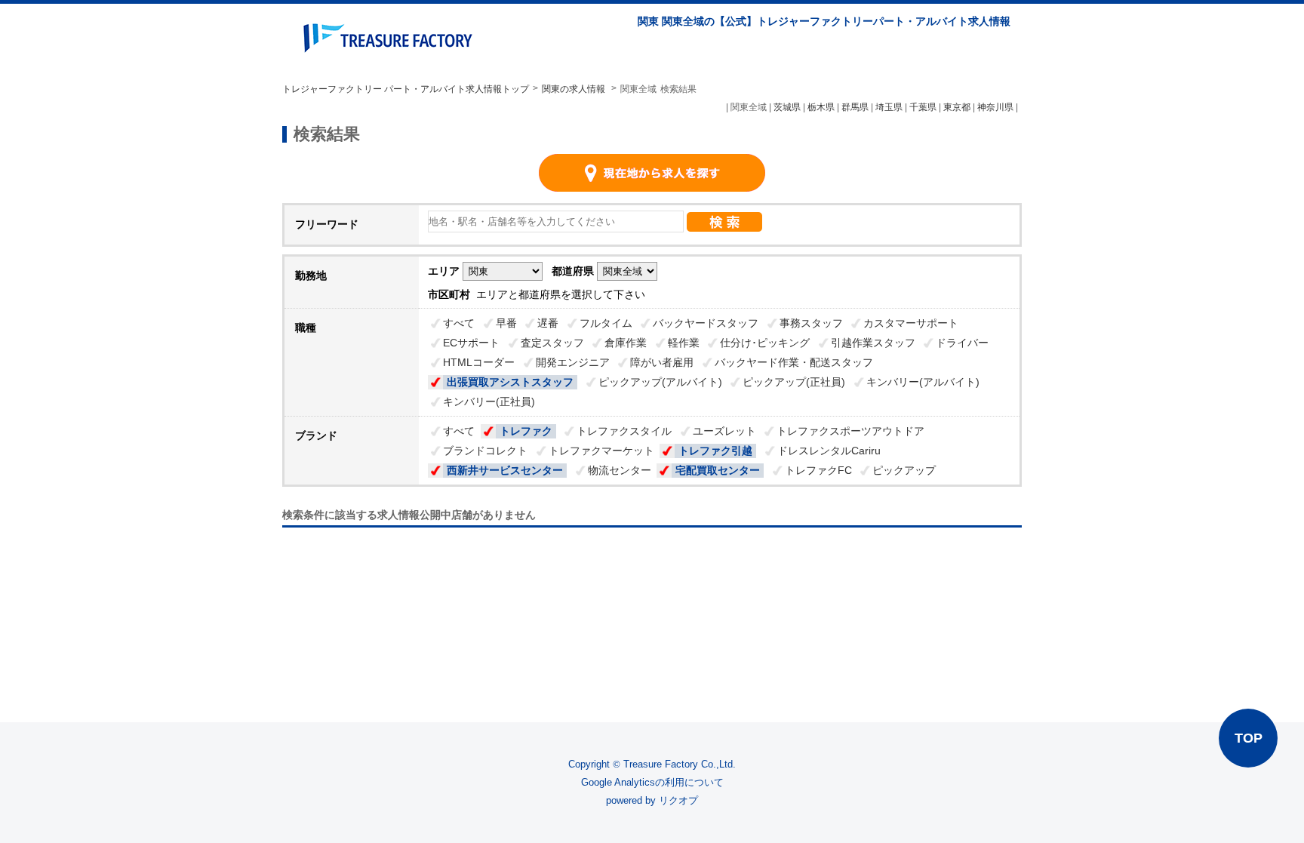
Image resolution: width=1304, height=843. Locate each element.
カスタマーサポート (910, 323)
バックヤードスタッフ (705, 323)
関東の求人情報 (574, 89)
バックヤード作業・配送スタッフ (794, 362)
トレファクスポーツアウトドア (850, 431)
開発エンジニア (573, 362)
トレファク (526, 431)
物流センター (619, 470)
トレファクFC (818, 470)
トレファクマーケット (601, 451)
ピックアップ (904, 470)
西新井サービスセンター (505, 470)
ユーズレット (724, 431)
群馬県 (855, 107)
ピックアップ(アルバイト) (660, 382)
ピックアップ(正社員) (794, 382)
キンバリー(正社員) (489, 401)
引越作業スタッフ (873, 343)
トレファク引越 (715, 451)
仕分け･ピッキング (765, 343)
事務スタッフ (811, 323)
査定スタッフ (552, 343)
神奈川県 (995, 107)
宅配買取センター (717, 470)
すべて (459, 323)
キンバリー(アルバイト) (923, 382)
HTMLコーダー (479, 362)
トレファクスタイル (624, 431)
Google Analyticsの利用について (652, 782)
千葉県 (922, 107)
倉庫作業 (625, 343)
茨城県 (787, 107)
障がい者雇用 (662, 362)
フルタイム (606, 323)
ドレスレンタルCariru (829, 451)
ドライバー (962, 343)
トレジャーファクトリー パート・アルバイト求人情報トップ (405, 89)
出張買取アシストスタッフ (510, 382)
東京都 (956, 107)
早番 (506, 323)
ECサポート (471, 343)
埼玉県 (889, 107)
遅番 (547, 323)
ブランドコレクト (485, 451)
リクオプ (678, 800)
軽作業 (684, 343)
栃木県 (821, 107)
